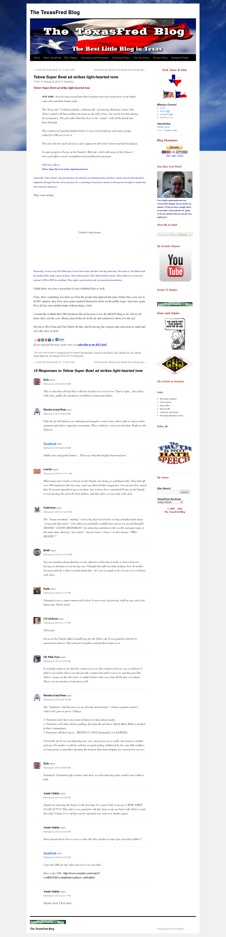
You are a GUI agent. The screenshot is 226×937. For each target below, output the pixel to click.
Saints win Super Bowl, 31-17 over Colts (54, 69)
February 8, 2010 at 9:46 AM (57, 413)
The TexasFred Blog (55, 12)
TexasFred (69, 81)
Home (37, 57)
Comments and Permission (95, 57)
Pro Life (129, 352)
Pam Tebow (119, 352)
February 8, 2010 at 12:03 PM (57, 511)
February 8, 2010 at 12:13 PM (57, 554)
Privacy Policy (160, 57)
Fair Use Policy (141, 57)
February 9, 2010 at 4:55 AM (57, 661)
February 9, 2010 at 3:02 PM (57, 797)
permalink (79, 355)
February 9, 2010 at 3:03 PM (57, 831)
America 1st (63, 352)
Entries (165, 110)
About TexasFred (52, 57)
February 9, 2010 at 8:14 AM (57, 699)
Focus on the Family (103, 352)
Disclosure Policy (121, 57)
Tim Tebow (54, 355)
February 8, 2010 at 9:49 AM (57, 447)
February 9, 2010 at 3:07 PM (57, 857)
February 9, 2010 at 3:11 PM (57, 895)
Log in (162, 107)
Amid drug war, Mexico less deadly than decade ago (120, 69)
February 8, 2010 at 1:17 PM (57, 592)
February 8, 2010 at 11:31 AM (57, 473)
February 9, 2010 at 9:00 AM (57, 767)
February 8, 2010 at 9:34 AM (57, 383)
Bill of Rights (71, 57)
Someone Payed (179, 57)
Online (163, 126)
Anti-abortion (87, 352)
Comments (166, 114)
